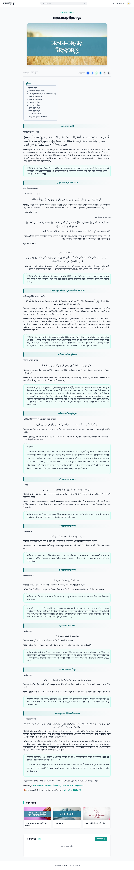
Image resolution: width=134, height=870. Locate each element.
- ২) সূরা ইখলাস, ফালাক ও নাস (35, 91)
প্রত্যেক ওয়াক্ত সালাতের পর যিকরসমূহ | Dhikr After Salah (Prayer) (58, 785)
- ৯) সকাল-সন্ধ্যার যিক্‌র (33, 111)
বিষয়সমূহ (119, 3)
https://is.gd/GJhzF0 (72, 790)
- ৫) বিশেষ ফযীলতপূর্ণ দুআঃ (34, 99)
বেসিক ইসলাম (68, 12)
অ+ (36, 73)
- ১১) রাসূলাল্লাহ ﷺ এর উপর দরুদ (36, 117)
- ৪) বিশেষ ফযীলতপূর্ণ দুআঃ (34, 97)
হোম (112, 3)
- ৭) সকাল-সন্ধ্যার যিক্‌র (33, 105)
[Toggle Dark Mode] (129, 3)
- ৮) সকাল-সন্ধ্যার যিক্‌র (33, 108)
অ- (32, 73)
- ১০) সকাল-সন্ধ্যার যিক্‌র (33, 114)
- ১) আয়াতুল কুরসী (31, 88)
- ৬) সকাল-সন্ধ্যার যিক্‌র (33, 102)
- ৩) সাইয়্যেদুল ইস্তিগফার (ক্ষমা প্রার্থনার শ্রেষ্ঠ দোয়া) (41, 94)
